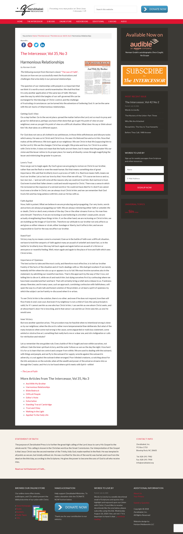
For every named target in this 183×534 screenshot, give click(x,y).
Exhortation (31, 401)
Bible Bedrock (32, 390)
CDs (18, 518)
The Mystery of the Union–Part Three (141, 115)
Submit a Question (141, 503)
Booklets (20, 512)
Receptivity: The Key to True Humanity (141, 127)
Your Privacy (139, 496)
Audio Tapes (21, 515)
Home (34, 36)
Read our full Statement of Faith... (30, 469)
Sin (131, 211)
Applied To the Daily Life (37, 415)
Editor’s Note (32, 397)
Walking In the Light (35, 411)
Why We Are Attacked (134, 121)
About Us (138, 493)
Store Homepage (23, 506)
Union (136, 212)
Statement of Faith (26, 439)
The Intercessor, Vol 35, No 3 (61, 36)
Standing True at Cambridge (39, 404)
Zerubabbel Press (50, 9)
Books (19, 509)
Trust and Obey (33, 408)
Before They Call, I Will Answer (138, 132)
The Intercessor (44, 36)
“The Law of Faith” (69, 72)
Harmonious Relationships (38, 387)
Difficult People (33, 394)
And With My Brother (36, 383)
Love (126, 212)
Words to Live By (132, 110)
